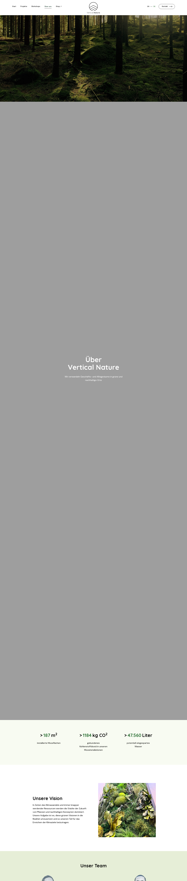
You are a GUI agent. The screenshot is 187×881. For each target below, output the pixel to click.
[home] (93, 6)
